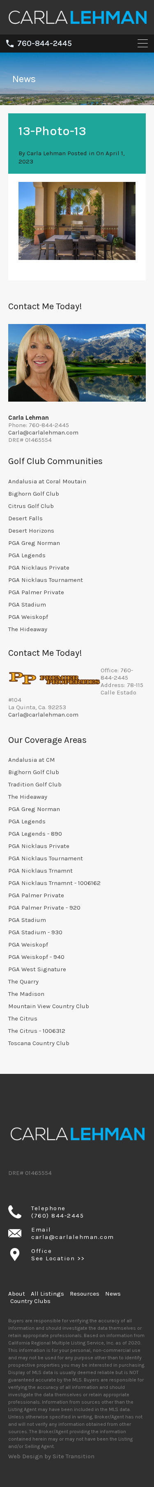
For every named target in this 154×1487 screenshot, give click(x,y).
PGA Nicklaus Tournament (45, 580)
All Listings (47, 1293)
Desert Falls (25, 518)
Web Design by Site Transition (51, 1456)
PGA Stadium (27, 604)
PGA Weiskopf (28, 617)
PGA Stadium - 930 (35, 932)
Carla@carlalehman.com (43, 432)
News (113, 1293)
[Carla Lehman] (77, 24)
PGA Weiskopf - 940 (36, 957)
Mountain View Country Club (48, 1006)
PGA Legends (27, 555)
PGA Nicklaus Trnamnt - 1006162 (54, 883)
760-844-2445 (44, 43)
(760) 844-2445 (57, 1215)
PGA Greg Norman (34, 543)
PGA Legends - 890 (35, 833)
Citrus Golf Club (31, 506)
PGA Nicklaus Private (38, 567)
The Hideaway (27, 629)
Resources (84, 1293)
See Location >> (58, 1258)
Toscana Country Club (38, 1043)
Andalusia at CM (31, 759)
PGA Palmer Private (36, 592)
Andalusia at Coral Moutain (47, 481)
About (16, 1293)
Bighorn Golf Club (33, 493)
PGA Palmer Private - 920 (44, 907)
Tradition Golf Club (35, 784)
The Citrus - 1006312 (36, 1030)
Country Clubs (30, 1301)
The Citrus (22, 1018)
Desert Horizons (31, 530)
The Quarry (23, 981)
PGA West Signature (37, 969)
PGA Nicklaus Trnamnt (40, 870)
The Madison (26, 993)
